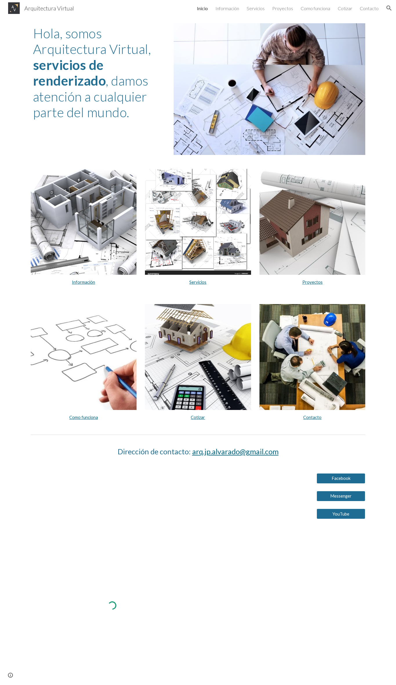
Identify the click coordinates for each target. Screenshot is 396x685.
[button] (389, 8)
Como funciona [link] (315, 8)
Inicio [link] (202, 8)
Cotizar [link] (345, 8)
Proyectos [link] (282, 8)
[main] (98, 72)
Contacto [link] (369, 8)
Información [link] (227, 8)
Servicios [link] (256, 8)
